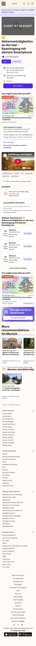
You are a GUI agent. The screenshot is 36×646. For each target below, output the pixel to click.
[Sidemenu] (32, 3)
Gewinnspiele (18, 600)
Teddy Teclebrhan (8, 548)
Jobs (18, 591)
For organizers (18, 578)
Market (5, 470)
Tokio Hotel (6, 564)
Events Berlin (7, 414)
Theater (5, 478)
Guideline (18, 603)
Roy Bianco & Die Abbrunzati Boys (15, 546)
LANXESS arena (8, 518)
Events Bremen (7, 419)
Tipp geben (18, 584)
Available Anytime (7, 173)
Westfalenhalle (7, 526)
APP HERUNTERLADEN (21, 318)
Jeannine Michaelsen (10, 538)
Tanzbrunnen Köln (9, 497)
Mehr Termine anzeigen (18, 268)
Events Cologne (8, 421)
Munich (4, 405)
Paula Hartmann (8, 562)
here (14, 212)
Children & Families (9, 464)
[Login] (28, 3)
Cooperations (18, 581)
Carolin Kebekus (8, 551)
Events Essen (7, 427)
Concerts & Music (9, 459)
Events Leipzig (7, 437)
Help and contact (18, 575)
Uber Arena (6, 500)
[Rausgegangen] (4, 4)
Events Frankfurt (8, 429)
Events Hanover (8, 435)
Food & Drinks (7, 486)
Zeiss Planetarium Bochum (12, 510)
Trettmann (6, 559)
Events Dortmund (8, 424)
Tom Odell (5, 567)
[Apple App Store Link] (11, 634)
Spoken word (7, 480)
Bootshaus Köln (8, 508)
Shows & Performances (11, 456)
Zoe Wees (5, 540)
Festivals (5, 483)
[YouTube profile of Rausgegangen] (22, 624)
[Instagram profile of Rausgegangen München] (14, 624)
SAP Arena (6, 524)
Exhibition (6, 475)
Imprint (18, 606)
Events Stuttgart (8, 443)
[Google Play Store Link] (25, 634)
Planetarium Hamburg (10, 505)
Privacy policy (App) (18, 612)
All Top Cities (7, 445)
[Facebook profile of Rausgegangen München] (18, 624)
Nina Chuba (6, 554)
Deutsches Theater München (12, 502)
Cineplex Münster (8, 521)
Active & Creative (8, 472)
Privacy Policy (18, 609)
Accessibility (18, 597)
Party (4, 462)
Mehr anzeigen (8, 142)
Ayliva (4, 543)
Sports (4, 454)
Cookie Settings (18, 615)
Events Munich (7, 440)
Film (4, 467)
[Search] (24, 3)
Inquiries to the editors (18, 588)
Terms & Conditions (18, 618)
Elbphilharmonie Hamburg (12, 495)
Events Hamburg (8, 432)
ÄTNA (4, 556)
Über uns (18, 594)
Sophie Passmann (9, 535)
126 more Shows (12, 72)
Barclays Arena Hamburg (11, 516)
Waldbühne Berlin (8, 513)
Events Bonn (7, 416)
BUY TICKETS (18, 86)
